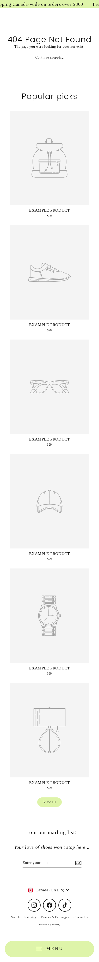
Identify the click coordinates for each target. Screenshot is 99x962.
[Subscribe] (77, 863)
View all (49, 802)
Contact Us (81, 917)
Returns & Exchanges (55, 917)
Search (15, 917)
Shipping (30, 917)
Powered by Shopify (49, 924)
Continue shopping (49, 57)
